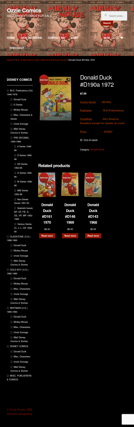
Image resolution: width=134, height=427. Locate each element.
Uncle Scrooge (21, 123)
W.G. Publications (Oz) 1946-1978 (32, 59)
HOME (11, 38)
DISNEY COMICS (19, 346)
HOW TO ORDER (31, 38)
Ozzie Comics (24, 10)
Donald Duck (59, 59)
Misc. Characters (22, 288)
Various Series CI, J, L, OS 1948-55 (23, 227)
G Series (18, 104)
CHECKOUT (16, 48)
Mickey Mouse (21, 109)
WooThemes (40, 414)
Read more (47, 235)
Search (107, 23)
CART (74, 38)
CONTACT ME (56, 38)
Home (10, 59)
